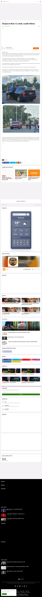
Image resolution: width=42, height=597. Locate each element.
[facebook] (15, 586)
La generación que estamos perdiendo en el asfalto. (10, 303)
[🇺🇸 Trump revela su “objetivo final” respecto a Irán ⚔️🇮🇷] (3, 563)
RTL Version (28, 592)
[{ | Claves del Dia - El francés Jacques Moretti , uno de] (3, 519)
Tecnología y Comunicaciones (24, 595)
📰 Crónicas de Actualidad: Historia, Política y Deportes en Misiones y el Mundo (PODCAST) (22, 341)
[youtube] (20, 586)
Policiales (6, 21)
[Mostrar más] (22, 163)
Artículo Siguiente (37, 204)
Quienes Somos (17, 592)
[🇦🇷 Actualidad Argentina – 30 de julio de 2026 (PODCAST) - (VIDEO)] (4, 333)
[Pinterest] (18, 163)
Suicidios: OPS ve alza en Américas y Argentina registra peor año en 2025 (7, 178)
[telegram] (24, 586)
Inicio (3, 21)
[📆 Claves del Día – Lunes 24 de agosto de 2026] (3, 510)
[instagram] (22, 586)
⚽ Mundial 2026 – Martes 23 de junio (28, 382)
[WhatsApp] (16, 163)
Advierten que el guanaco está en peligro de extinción (20, 178)
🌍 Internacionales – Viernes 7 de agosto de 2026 (15, 571)
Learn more (7, 591)
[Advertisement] (21, 11)
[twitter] (17, 586)
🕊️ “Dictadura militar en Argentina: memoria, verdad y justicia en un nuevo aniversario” (30, 304)
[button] (1, 1)
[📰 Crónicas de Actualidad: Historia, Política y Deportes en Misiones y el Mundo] (4, 343)
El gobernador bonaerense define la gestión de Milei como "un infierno (33, 178)
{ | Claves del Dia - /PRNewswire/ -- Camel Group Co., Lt (16, 513)
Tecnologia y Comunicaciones (23, 594)
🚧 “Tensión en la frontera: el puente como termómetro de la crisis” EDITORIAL (11, 313)
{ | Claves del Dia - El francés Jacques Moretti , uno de (15, 518)
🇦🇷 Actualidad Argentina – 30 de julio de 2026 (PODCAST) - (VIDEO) (19, 332)
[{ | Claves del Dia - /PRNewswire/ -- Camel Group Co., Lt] (3, 515)
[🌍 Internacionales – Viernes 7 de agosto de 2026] (4, 338)
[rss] (27, 586)
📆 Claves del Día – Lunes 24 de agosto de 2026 (14, 509)
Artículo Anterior (4, 204)
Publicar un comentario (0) (21, 201)
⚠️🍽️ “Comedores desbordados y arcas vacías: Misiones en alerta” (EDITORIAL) (31, 313)
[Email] (20, 163)
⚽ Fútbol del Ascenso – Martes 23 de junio (9, 382)
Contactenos (23, 592)
